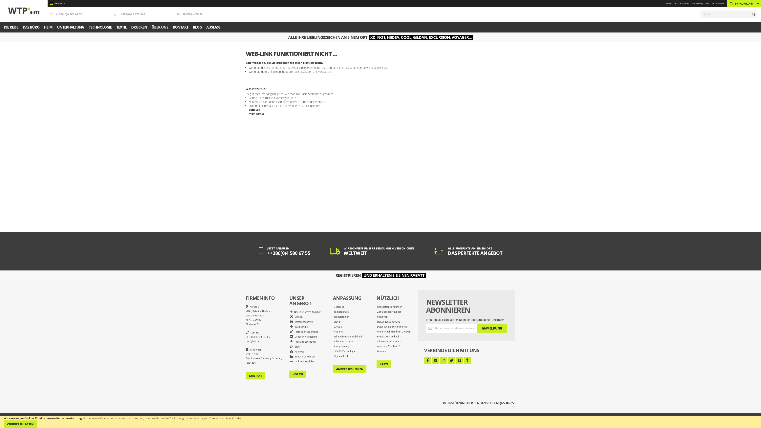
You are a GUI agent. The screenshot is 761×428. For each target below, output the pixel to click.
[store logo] (24, 10)
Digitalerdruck (341, 356)
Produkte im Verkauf (388, 336)
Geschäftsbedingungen (389, 307)
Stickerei (338, 326)
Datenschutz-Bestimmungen (392, 326)
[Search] (753, 14)
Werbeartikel (300, 327)
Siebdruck (339, 307)
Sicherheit (382, 316)
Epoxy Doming (341, 346)
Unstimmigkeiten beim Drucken (394, 331)
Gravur (337, 321)
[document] (380, 422)
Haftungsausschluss (388, 321)
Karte (384, 364)
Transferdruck (341, 316)
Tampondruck (341, 311)
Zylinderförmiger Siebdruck (348, 336)
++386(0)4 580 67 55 (69, 14)
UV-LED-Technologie (344, 351)
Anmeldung (697, 3)
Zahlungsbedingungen (389, 311)
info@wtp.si (192, 14)
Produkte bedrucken (304, 341)
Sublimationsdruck (344, 341)
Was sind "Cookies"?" (388, 346)
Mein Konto (671, 3)
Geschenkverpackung (305, 336)
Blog (296, 346)
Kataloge (298, 351)
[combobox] (729, 14)
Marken (298, 317)
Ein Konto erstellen (715, 3)
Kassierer (684, 3)
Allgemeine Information (389, 341)
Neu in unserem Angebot (307, 312)
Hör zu (298, 374)
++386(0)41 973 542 (132, 14)
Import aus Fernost (304, 356)
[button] (57, 3)
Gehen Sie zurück (260, 98)
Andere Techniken (349, 369)
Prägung (338, 331)
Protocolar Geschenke (305, 332)
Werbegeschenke (303, 322)
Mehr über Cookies (230, 418)
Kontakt (255, 375)
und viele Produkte (303, 361)
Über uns (382, 351)
